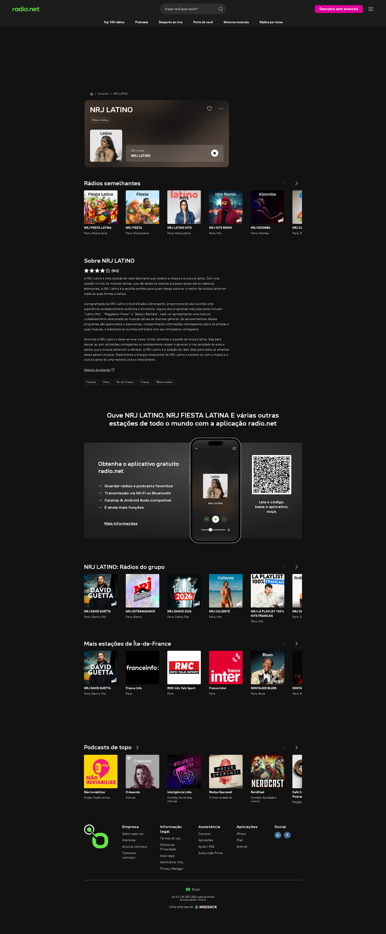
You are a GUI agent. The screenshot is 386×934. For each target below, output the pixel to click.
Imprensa (128, 840)
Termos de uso (170, 838)
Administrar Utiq (171, 862)
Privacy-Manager (171, 868)
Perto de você (203, 22)
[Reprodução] (214, 153)
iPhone (241, 834)
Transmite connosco (129, 855)
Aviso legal (167, 855)
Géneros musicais (236, 22)
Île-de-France (125, 382)
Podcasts (141, 22)
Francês (91, 382)
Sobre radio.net (132, 834)
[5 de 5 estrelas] (108, 270)
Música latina (100, 120)
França (145, 382)
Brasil (195, 889)
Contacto (204, 834)
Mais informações (121, 523)
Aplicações (205, 840)
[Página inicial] (91, 94)
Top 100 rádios (114, 22)
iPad (240, 840)
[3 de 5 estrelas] (97, 270)
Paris (106, 382)
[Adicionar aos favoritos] (209, 108)
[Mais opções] (221, 108)
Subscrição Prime (210, 853)
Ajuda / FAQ (206, 846)
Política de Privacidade (168, 847)
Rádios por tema (271, 22)
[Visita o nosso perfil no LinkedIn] (278, 835)
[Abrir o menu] (370, 9)
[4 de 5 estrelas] (102, 270)
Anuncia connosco (134, 846)
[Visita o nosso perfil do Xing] (287, 835)
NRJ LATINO (140, 156)
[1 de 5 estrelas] (86, 270)
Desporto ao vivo (171, 22)
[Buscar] (220, 9)
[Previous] (283, 181)
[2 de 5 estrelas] (91, 270)
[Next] (296, 181)
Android (242, 846)
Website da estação (97, 370)
